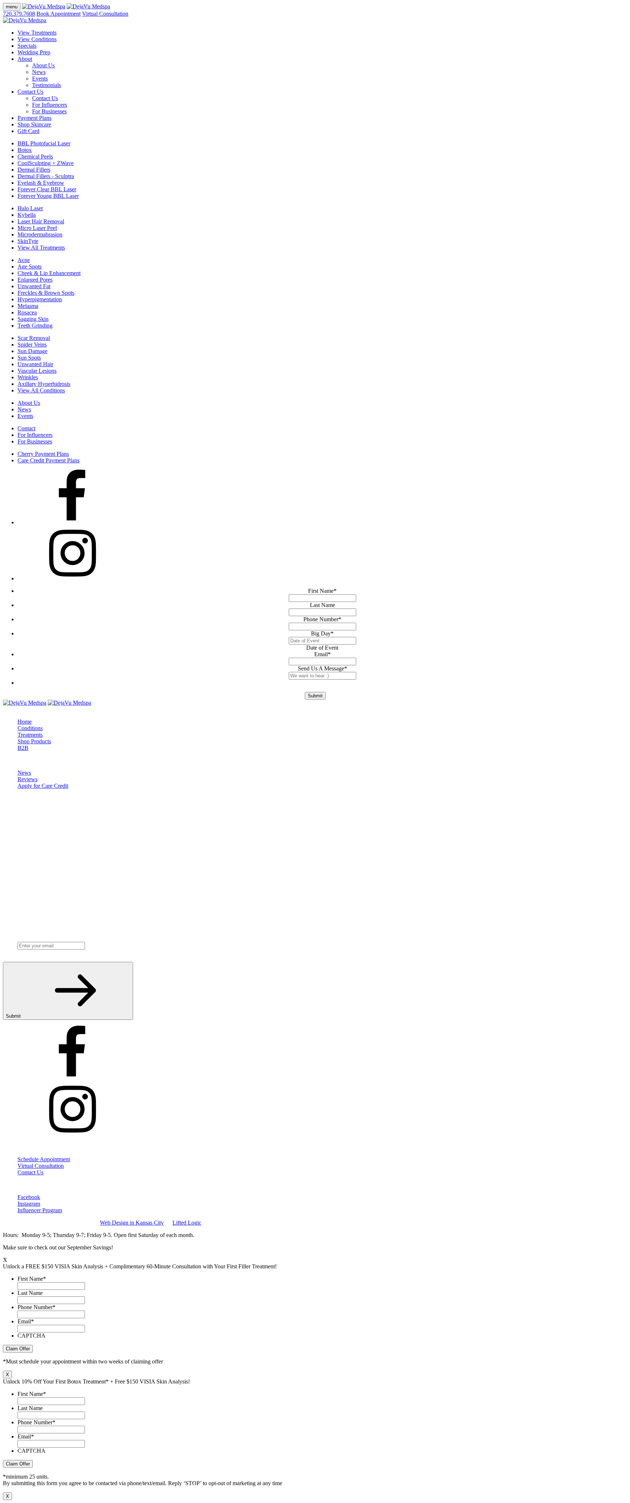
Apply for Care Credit (43, 786)
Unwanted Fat (34, 286)
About (25, 59)
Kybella (27, 215)
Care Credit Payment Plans (48, 460)
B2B (23, 748)
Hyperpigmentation (40, 299)
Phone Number (322, 619)
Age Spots (30, 266)
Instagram (29, 1204)
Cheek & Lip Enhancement (49, 273)
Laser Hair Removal (41, 221)
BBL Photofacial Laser (44, 143)
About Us (43, 65)
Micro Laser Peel (37, 228)
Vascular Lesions (37, 371)
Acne (24, 260)
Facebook (29, 1197)
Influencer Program (40, 1210)
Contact (26, 428)
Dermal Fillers (34, 170)
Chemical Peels (35, 156)
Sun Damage (32, 351)
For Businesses (49, 111)
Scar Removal (34, 338)
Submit (315, 695)
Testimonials (46, 85)
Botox (25, 150)
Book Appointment (58, 14)
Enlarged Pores (35, 280)
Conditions (30, 728)
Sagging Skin (33, 319)
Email (322, 654)
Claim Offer (18, 1348)
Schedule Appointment (44, 1159)
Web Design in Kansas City (132, 1223)
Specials (27, 46)
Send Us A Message (322, 668)
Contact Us (30, 92)
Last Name (322, 605)
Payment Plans (34, 118)
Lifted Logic (186, 1223)
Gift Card (28, 131)
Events (40, 78)
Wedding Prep (34, 52)
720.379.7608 (19, 14)
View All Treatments (41, 247)
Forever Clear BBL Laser (47, 189)
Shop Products (34, 741)
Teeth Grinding (35, 325)
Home (25, 722)
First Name (322, 591)
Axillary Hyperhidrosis (44, 384)
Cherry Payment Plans (43, 454)
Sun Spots (29, 358)
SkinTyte (28, 241)
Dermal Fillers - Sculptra (46, 176)
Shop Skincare (34, 124)
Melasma (28, 306)
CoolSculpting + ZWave (46, 163)
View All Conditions (41, 390)
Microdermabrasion (40, 234)
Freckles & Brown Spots (46, 293)
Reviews (28, 779)
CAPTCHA (32, 1335)
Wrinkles (28, 377)
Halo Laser (30, 208)
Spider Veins (32, 344)
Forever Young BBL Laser (48, 196)
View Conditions (37, 39)
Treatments (30, 735)
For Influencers (49, 105)
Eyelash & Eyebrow (41, 183)
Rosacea (27, 312)
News (39, 72)
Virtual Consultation (105, 14)
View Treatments (37, 33)
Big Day (322, 633)
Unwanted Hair (35, 364)
